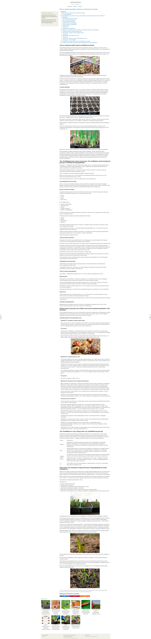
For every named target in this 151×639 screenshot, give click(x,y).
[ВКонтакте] (65, 596)
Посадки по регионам (97, 590)
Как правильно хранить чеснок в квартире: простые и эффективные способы (49, 16)
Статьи (80, 6)
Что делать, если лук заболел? (69, 39)
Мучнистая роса (73, 591)
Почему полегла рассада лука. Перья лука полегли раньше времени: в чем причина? (80, 29)
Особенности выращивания (69, 28)
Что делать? (65, 34)
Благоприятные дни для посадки (70, 18)
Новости (75, 6)
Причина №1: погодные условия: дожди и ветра (73, 32)
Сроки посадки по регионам (69, 21)
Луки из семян (65, 590)
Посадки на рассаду (71, 590)
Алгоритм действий (67, 14)
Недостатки (65, 27)
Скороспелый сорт (62, 591)
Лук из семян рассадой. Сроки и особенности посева (73, 13)
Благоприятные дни (77, 590)
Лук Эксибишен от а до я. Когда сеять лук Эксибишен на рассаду (76, 41)
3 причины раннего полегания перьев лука (72, 31)
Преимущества (66, 25)
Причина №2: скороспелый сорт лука (71, 35)
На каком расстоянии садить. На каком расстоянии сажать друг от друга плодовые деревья (49, 21)
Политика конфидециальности (67, 636)
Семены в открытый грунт (80, 591)
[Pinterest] (75, 596)
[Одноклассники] (85, 596)
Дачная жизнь (75, 2)
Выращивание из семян (87, 591)
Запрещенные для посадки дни (69, 22)
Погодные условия (104, 590)
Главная (69, 6)
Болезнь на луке (68, 591)
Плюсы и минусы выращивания (70, 24)
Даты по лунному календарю (69, 20)
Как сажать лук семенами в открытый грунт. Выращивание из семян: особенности (80, 42)
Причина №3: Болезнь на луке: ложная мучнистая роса (75, 38)
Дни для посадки (82, 590)
